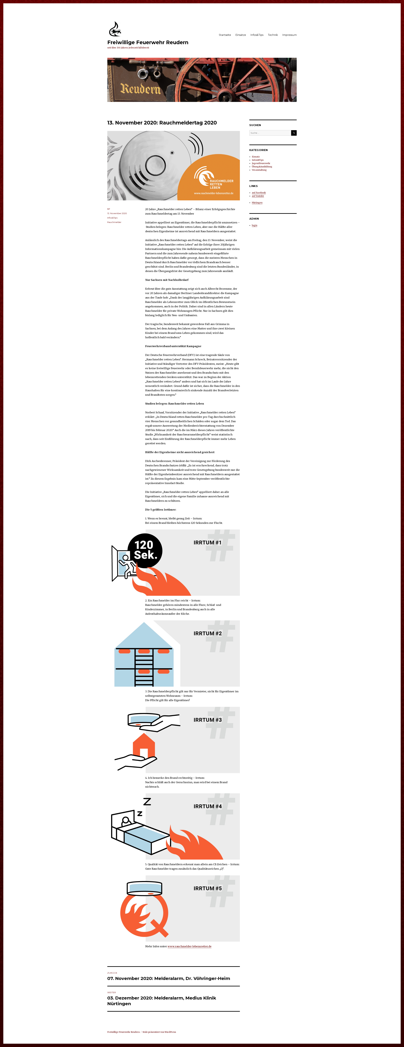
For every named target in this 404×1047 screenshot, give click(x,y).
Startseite (225, 34)
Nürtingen (257, 202)
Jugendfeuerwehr (261, 163)
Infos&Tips (256, 34)
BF (108, 209)
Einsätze (240, 34)
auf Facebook (259, 192)
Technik (273, 34)
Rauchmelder (114, 222)
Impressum (289, 34)
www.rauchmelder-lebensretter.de (189, 946)
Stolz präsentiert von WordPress (159, 1032)
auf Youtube (258, 196)
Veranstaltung (259, 170)
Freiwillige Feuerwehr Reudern (147, 42)
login (254, 225)
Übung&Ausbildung (262, 166)
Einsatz (256, 156)
